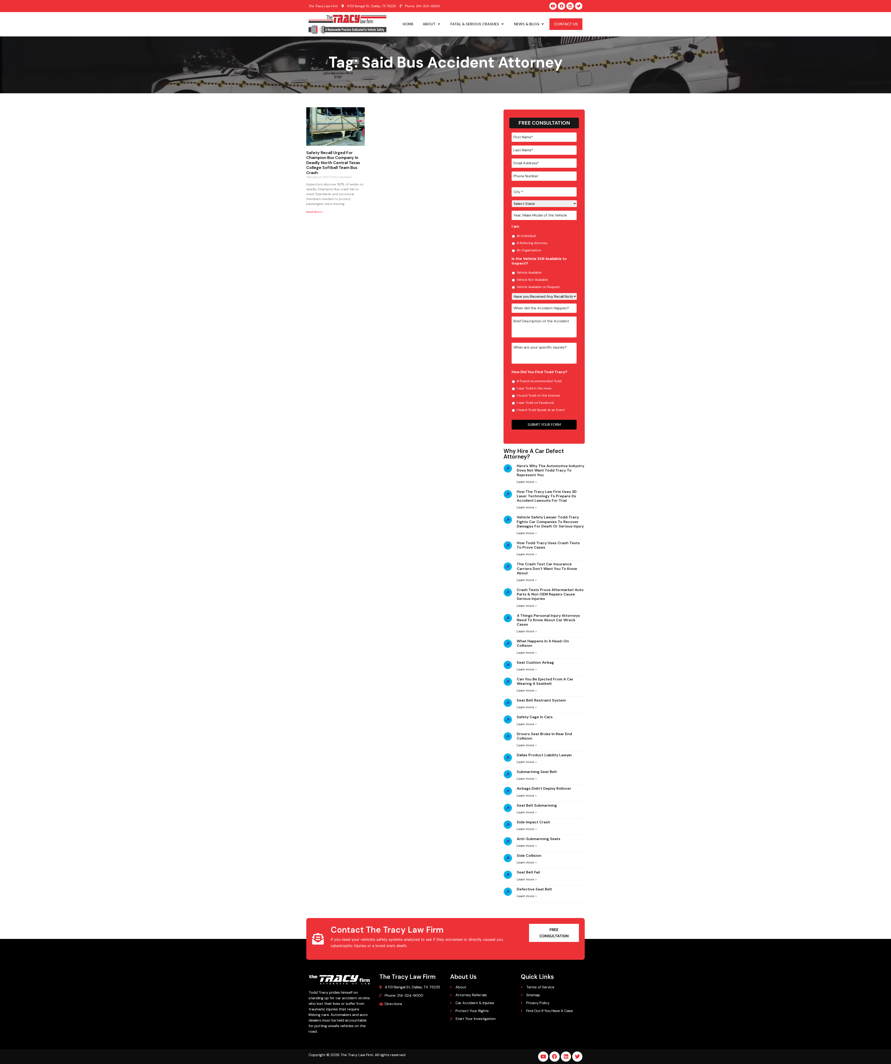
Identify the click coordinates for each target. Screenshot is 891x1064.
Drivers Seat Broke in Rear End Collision (544, 736)
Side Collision (529, 855)
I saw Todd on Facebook (535, 403)
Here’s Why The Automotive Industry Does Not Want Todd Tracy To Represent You (550, 470)
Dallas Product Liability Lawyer (544, 755)
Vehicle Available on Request (538, 287)
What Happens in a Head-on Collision (543, 643)
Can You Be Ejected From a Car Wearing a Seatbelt (545, 681)
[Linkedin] (570, 6)
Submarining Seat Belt (537, 771)
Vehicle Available (529, 272)
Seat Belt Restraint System (541, 700)
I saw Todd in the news (534, 388)
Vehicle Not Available (532, 280)
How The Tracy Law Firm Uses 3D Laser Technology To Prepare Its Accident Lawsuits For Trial (547, 496)
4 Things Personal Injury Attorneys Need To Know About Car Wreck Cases (548, 620)
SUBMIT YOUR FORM (544, 424)
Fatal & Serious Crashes (474, 24)
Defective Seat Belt (534, 889)
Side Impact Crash (533, 822)
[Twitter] (578, 6)
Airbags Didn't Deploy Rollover (544, 788)
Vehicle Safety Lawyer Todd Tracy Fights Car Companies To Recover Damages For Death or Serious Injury (550, 521)
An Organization (529, 250)
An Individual (526, 236)
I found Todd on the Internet (538, 395)
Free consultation (554, 932)
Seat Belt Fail (528, 872)
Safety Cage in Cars (535, 717)
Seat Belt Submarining (537, 805)
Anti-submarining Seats (538, 838)
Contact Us (566, 24)
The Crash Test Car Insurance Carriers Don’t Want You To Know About (547, 568)
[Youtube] (553, 6)
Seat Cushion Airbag (535, 662)
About (429, 24)
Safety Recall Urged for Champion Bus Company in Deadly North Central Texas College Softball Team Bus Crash (333, 162)
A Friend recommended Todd (539, 381)
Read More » (314, 212)
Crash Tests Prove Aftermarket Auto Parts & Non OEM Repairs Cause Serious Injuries (550, 594)
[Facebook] (561, 6)
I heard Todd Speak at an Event (541, 410)
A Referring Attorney (532, 243)
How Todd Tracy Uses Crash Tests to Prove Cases (548, 545)
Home (408, 24)
